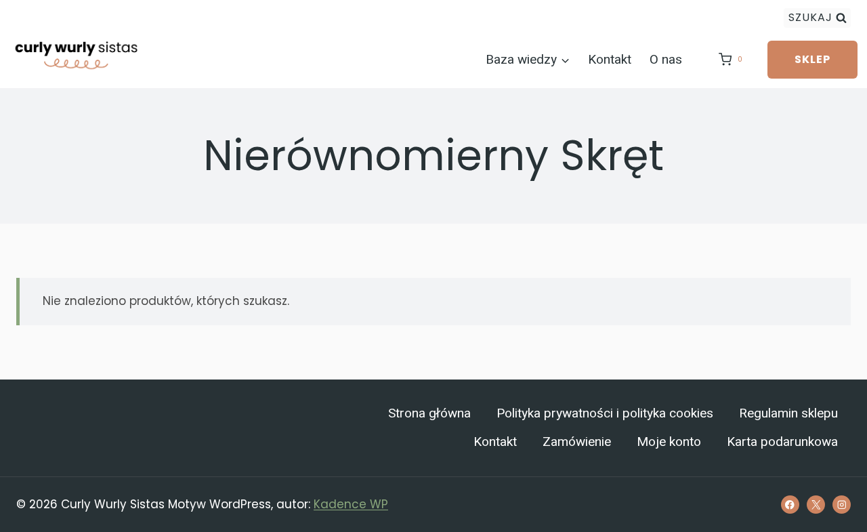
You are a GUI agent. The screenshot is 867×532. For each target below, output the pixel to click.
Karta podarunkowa (782, 441)
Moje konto (669, 441)
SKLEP (812, 59)
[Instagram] (841, 504)
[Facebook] (790, 504)
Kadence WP (351, 504)
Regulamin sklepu (788, 413)
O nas (666, 59)
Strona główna (429, 413)
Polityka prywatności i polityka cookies (604, 413)
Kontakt (609, 59)
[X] (816, 504)
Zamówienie (577, 441)
